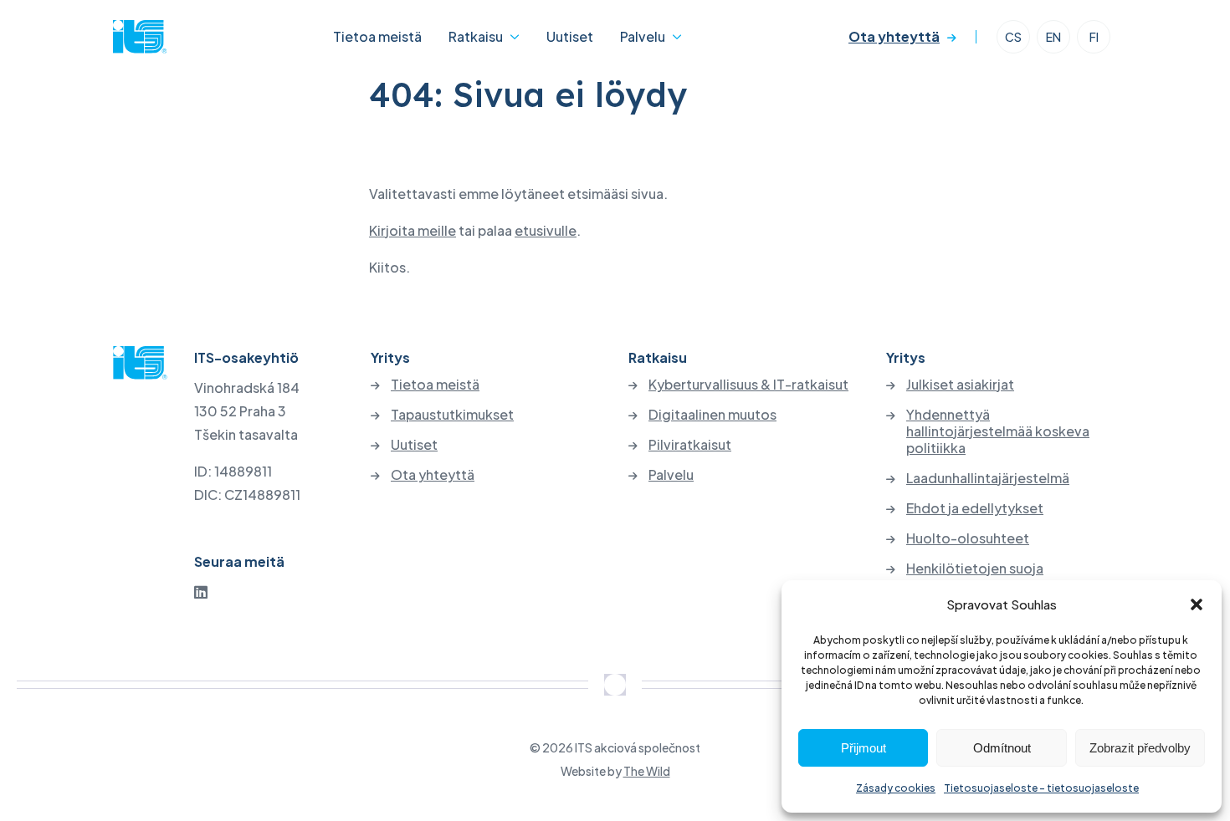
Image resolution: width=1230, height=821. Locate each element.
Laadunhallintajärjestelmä (987, 478)
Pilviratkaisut (689, 444)
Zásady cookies (895, 788)
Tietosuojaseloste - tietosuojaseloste (1041, 788)
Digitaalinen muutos (712, 414)
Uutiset (569, 36)
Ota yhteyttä (894, 36)
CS (1013, 36)
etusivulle (546, 230)
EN (1053, 36)
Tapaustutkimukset (452, 414)
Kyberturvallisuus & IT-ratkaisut (748, 384)
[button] (1196, 604)
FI (1094, 36)
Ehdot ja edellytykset (974, 508)
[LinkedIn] (201, 591)
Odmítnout (1002, 748)
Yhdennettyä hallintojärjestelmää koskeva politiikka (997, 431)
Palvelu (642, 36)
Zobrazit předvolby (1140, 748)
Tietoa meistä (377, 36)
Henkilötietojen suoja (974, 568)
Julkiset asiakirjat (960, 384)
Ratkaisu (475, 36)
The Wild (646, 770)
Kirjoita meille (412, 230)
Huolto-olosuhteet (967, 538)
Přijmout (863, 748)
